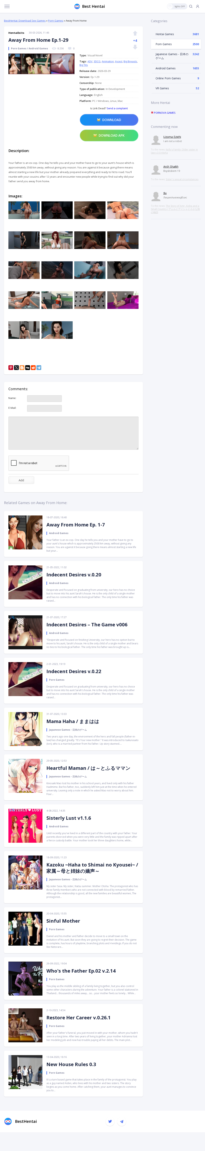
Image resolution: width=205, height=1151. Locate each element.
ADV (89, 61)
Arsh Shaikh (170, 166)
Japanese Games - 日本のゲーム (172, 56)
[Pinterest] (10, 367)
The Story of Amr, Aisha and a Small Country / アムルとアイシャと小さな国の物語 (175, 209)
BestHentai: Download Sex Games (25, 20)
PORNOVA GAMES (164, 112)
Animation (108, 61)
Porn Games (55, 20)
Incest (118, 61)
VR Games (162, 88)
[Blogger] (22, 367)
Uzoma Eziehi (172, 137)
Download (111, 120)
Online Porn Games (168, 78)
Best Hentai (93, 6)
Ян (165, 193)
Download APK (112, 135)
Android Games (166, 68)
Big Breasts (130, 61)
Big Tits (83, 65)
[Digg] (27, 367)
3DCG (97, 61)
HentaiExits (16, 33)
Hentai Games (165, 34)
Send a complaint (117, 108)
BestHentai (26, 1121)
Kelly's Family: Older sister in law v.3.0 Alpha (174, 151)
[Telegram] (38, 367)
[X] (16, 367)
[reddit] (33, 367)
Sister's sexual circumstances (182, 179)
